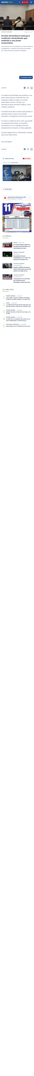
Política (15, 242)
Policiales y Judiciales (6, 31)
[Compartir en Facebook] (25, 88)
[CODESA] (17, 217)
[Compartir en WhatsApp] (32, 88)
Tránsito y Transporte (18, 252)
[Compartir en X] (28, 88)
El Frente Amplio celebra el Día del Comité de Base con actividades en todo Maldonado (21, 246)
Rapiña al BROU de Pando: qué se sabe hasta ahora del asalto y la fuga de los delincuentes (22, 269)
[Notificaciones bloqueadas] (19, 2)
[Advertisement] (17, 66)
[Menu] (31, 2)
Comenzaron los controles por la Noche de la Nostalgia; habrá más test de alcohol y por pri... (21, 280)
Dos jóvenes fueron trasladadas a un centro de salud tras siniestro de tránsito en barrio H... (21, 257)
